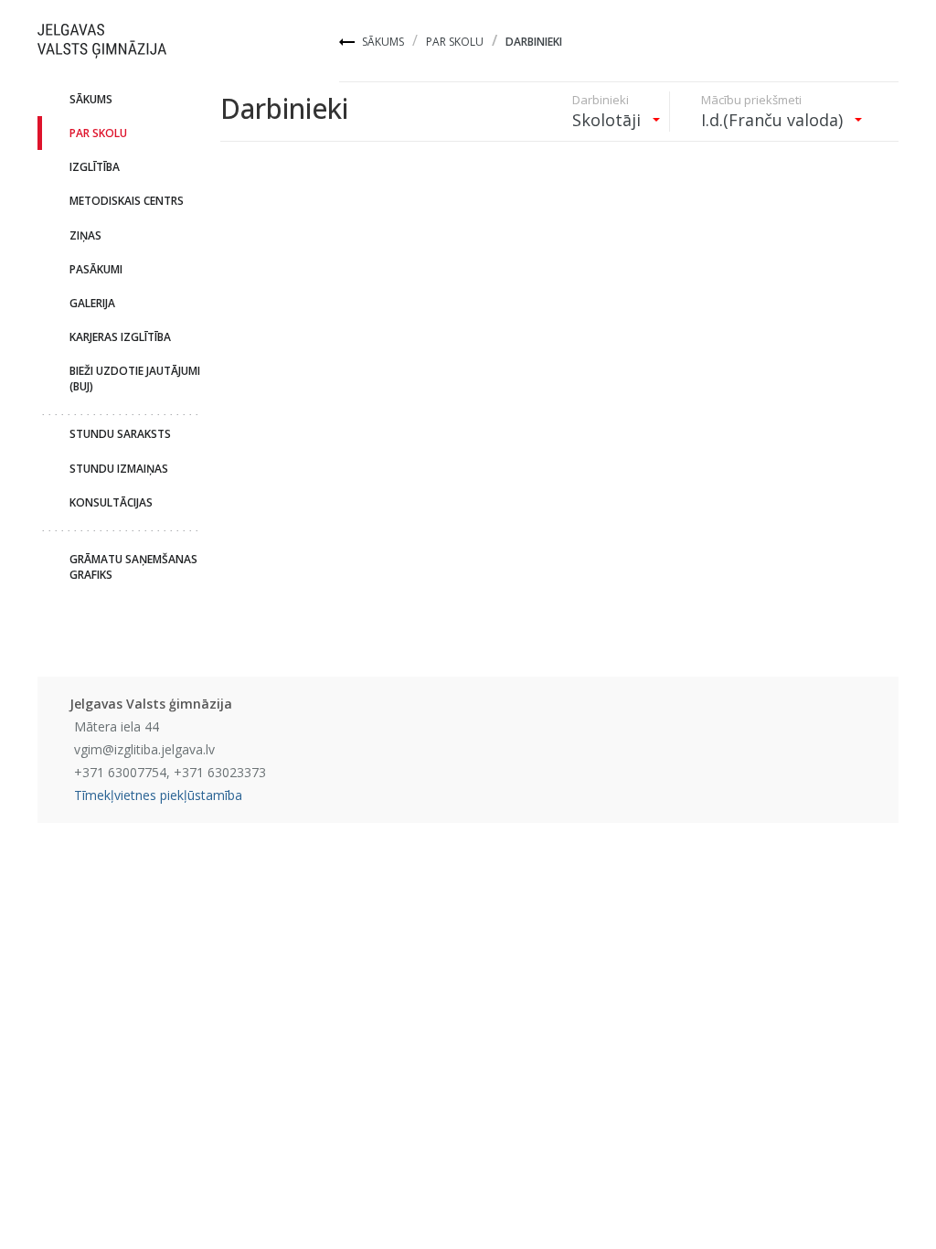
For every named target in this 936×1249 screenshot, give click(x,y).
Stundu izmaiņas (118, 468)
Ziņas (85, 235)
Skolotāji (608, 120)
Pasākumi (95, 269)
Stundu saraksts (120, 434)
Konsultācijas (111, 502)
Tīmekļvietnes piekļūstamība (158, 795)
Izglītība (94, 167)
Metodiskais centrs (126, 200)
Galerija (92, 303)
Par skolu (455, 41)
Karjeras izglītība (120, 337)
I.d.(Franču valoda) (774, 120)
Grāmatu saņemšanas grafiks (133, 566)
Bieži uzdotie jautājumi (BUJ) (134, 378)
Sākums (383, 41)
